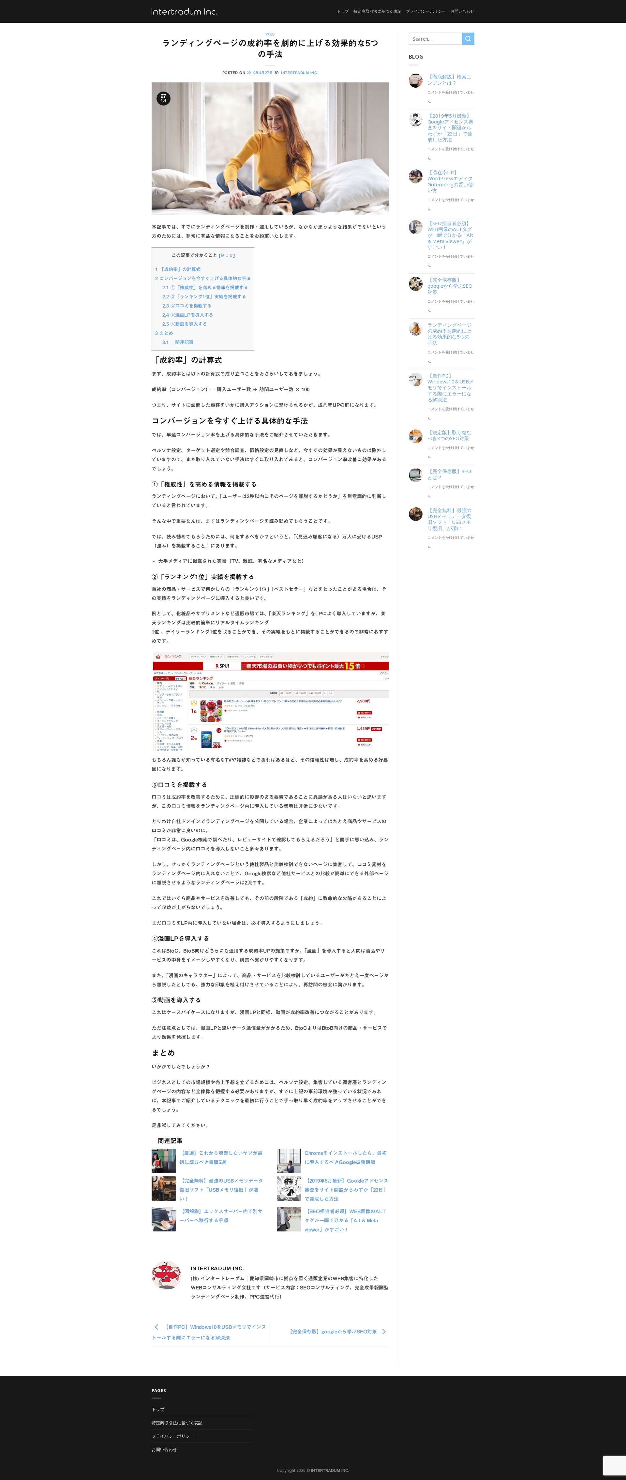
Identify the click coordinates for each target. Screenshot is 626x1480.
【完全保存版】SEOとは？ (449, 474)
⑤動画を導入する (184, 324)
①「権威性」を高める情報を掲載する (205, 287)
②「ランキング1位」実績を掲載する (204, 296)
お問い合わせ (462, 11)
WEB (270, 34)
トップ (343, 11)
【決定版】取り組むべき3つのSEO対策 (449, 435)
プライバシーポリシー (426, 11)
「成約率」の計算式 (178, 269)
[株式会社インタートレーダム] (184, 11)
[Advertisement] (442, 659)
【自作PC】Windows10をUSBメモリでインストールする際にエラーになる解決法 (450, 387)
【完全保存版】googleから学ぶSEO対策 (333, 1331)
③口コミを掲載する (187, 305)
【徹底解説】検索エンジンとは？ (449, 79)
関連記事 (177, 342)
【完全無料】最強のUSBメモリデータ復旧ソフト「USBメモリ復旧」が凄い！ (221, 1189)
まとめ (164, 333)
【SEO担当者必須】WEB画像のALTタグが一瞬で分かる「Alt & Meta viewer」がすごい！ (345, 1220)
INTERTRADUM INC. (299, 72)
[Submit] (468, 39)
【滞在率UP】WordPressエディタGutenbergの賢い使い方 (450, 181)
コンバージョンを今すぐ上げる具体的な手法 (203, 278)
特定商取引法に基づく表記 (377, 11)
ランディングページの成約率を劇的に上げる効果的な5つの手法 (449, 334)
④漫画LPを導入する (187, 314)
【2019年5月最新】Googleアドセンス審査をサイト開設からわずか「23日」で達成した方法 (346, 1189)
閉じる (226, 255)
